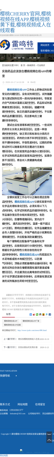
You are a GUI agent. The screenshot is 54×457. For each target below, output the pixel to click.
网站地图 (23, 404)
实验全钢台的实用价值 (28, 347)
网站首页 (45, 45)
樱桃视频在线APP (10, 321)
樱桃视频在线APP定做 (12, 325)
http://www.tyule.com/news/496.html (32, 330)
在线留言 (40, 404)
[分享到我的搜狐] (43, 314)
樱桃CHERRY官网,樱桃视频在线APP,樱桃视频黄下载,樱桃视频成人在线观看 (25, 22)
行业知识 (41, 65)
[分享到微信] (37, 314)
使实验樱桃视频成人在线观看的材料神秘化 (30, 339)
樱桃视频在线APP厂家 (31, 321)
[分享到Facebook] (50, 314)
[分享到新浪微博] (34, 314)
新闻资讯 (31, 65)
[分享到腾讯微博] (47, 314)
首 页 (23, 65)
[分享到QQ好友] (40, 314)
